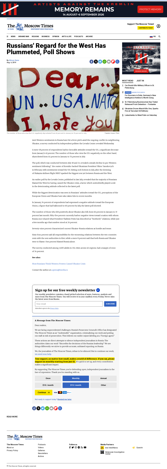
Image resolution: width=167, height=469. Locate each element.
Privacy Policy (54, 308)
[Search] (159, 36)
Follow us (73, 444)
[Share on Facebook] (91, 62)
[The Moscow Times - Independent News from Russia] (30, 26)
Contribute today (146, 28)
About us (10, 447)
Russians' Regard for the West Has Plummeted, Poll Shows (56, 49)
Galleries (41, 450)
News (13, 36)
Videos (41, 447)
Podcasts (78, 36)
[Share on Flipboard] (113, 62)
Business (46, 36)
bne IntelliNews (111, 448)
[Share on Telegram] (100, 62)
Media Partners (107, 444)
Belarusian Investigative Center (114, 453)
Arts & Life (66, 36)
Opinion (55, 36)
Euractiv (140, 448)
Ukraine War (23, 36)
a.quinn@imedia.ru (59, 270)
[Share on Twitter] (96, 62)
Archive (89, 36)
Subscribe (110, 304)
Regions (35, 36)
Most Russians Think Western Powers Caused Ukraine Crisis (58, 264)
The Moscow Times (15, 444)
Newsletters (43, 453)
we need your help (43, 354)
